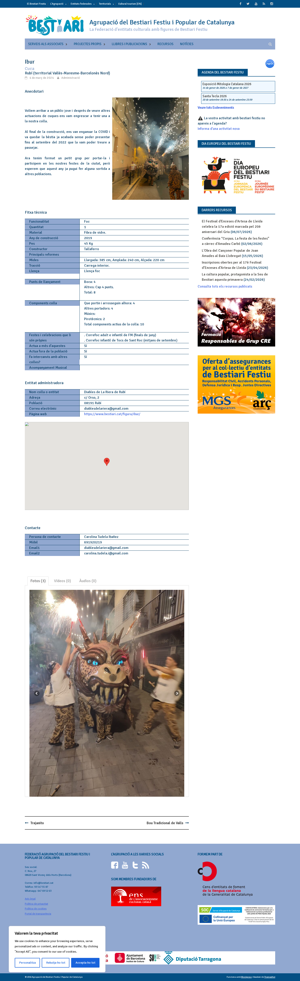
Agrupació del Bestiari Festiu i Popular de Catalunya (162, 22)
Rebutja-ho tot (55, 962)
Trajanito (37, 823)
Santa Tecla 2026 (214, 96)
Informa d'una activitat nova (219, 129)
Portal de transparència (38, 913)
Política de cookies (36, 908)
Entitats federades (81, 4)
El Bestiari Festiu (36, 4)
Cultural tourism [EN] (130, 4)
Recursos (165, 44)
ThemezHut (269, 977)
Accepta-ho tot (85, 962)
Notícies (186, 44)
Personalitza (27, 962)
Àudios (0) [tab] (87, 580)
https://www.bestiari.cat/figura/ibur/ (112, 414)
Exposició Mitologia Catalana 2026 (226, 84)
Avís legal (30, 898)
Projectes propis (87, 44)
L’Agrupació (56, 4)
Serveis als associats (45, 44)
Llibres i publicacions (129, 44)
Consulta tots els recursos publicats (225, 286)
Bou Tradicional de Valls (165, 823)
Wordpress (246, 977)
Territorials (105, 4)
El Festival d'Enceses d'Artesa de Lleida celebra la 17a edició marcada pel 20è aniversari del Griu (232, 226)
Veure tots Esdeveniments (216, 108)
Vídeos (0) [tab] (62, 580)
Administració (70, 78)
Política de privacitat (36, 904)
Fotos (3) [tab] (38, 580)
